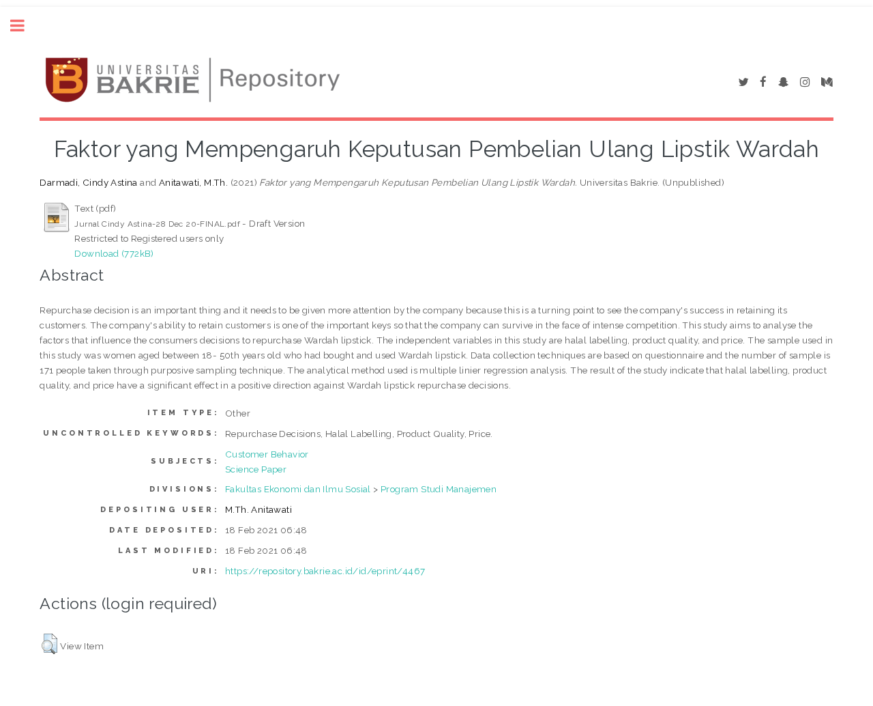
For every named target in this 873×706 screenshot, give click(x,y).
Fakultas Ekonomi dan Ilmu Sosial (298, 488)
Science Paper (255, 469)
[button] (49, 644)
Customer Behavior (267, 454)
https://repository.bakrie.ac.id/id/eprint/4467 (325, 570)
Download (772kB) (113, 253)
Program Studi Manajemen (439, 488)
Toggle (24, 25)
